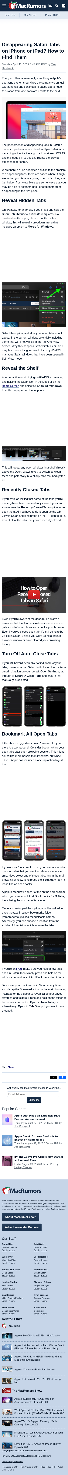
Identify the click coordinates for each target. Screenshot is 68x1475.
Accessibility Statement (12, 1461)
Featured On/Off (10, 1467)
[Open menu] (4, 5)
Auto (60, 1467)
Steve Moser (8, 1307)
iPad (19, 968)
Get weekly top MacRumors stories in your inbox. (34, 1087)
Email (4, 1250)
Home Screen (10, 385)
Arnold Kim (7, 1244)
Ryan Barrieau (41, 1295)
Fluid (43, 1467)
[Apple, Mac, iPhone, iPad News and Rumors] (27, 9)
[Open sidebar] (64, 6)
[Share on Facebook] (62, 1077)
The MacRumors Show (27, 1390)
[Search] (58, 6)
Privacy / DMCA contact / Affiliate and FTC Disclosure (26, 1456)
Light (4, 1470)
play (34, 595)
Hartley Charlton (23, 1167)
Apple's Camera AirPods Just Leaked (34, 1369)
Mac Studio (30, 15)
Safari (11, 1067)
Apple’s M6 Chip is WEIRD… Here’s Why (37, 1335)
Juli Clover (7, 1257)
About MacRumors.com (20, 1216)
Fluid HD (51, 1467)
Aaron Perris (40, 1307)
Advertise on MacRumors (22, 1227)
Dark (10, 1470)
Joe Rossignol (22, 1126)
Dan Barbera (8, 1295)
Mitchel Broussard (11, 1269)
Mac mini (10, 15)
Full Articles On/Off (29, 1467)
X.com (12, 1250)
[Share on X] (53, 1077)
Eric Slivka (39, 1244)
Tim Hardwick (41, 1269)
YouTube (14, 1325)
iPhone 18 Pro (52, 15)
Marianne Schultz (42, 1282)
